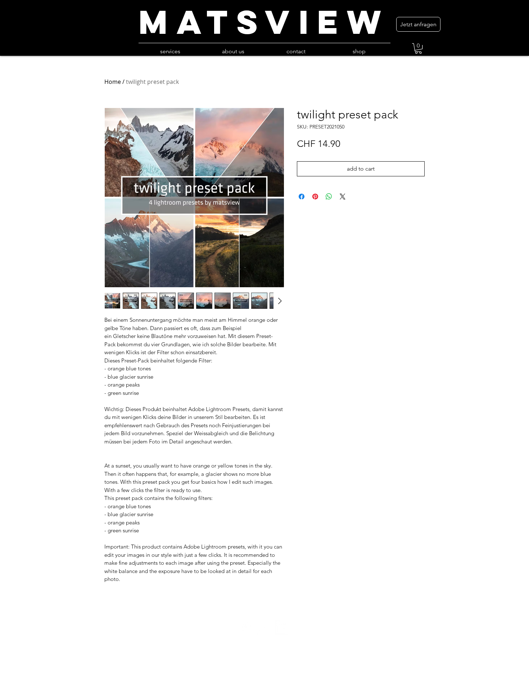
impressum (264, 677)
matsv (219, 22)
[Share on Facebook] (301, 196)
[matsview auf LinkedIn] (282, 627)
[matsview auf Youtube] (264, 627)
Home (112, 82)
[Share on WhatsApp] (329, 196)
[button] (418, 48)
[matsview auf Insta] (246, 627)
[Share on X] (342, 196)
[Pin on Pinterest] (315, 196)
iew (344, 22)
